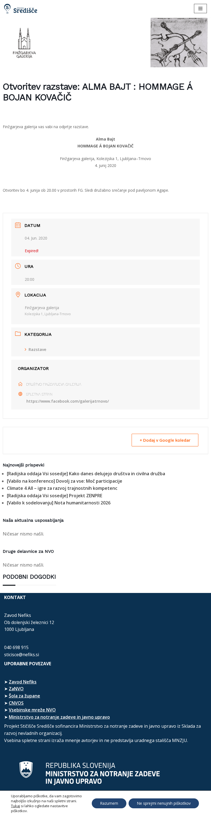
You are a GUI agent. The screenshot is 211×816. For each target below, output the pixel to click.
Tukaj (15, 805)
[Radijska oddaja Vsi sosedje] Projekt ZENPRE (54, 496)
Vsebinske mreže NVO (32, 710)
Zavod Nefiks (23, 682)
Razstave (37, 349)
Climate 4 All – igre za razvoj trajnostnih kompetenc (62, 488)
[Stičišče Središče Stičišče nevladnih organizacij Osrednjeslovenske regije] (20, 8)
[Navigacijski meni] (200, 8)
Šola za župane (24, 696)
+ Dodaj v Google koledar (165, 440)
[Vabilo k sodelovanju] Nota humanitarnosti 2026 (58, 503)
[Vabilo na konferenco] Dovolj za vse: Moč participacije (64, 481)
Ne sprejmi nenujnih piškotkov (164, 803)
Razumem (109, 803)
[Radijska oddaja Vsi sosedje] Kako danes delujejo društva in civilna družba (86, 474)
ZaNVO (16, 689)
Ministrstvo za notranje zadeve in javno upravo (59, 717)
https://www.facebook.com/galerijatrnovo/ (67, 401)
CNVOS (16, 703)
